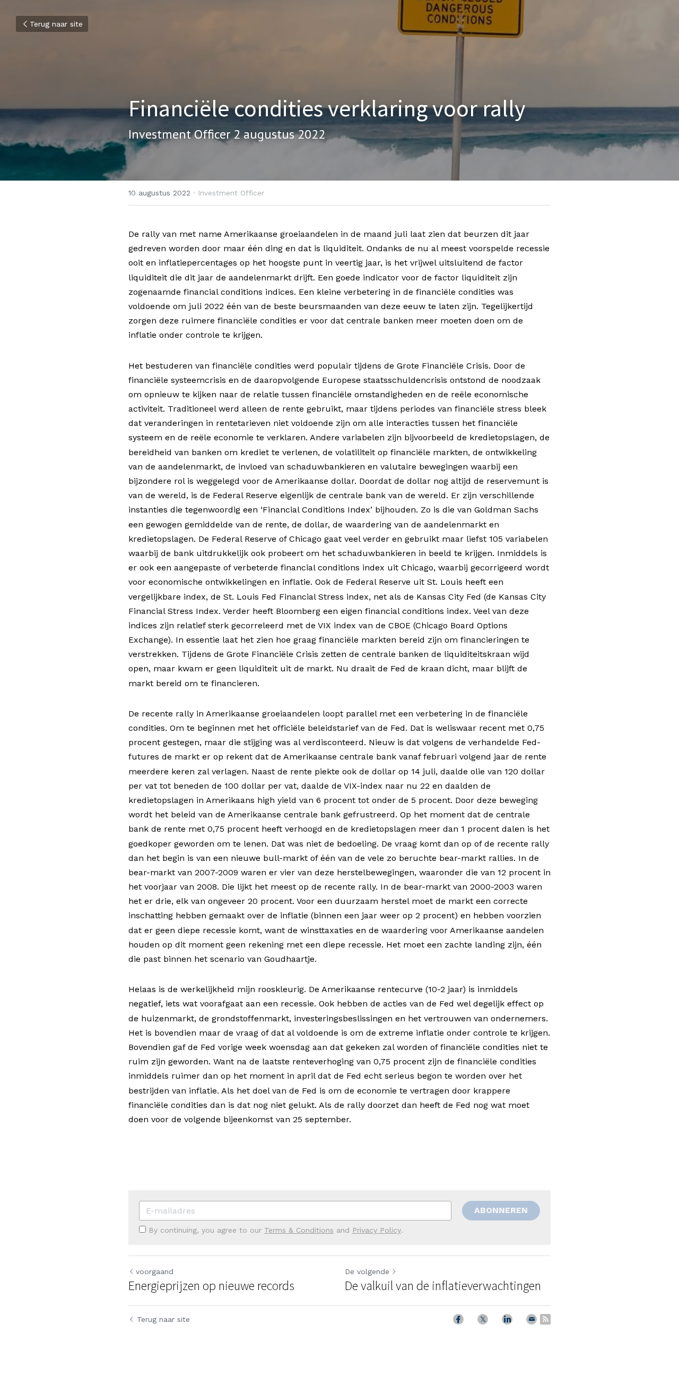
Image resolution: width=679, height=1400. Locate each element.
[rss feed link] (545, 1319)
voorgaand (154, 1271)
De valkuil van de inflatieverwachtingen (443, 1286)
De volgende (367, 1271)
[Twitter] (482, 1319)
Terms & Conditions (299, 1230)
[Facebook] (458, 1319)
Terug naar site (56, 24)
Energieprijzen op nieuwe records (211, 1286)
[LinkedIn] (507, 1319)
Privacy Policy (376, 1230)
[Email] (531, 1319)
